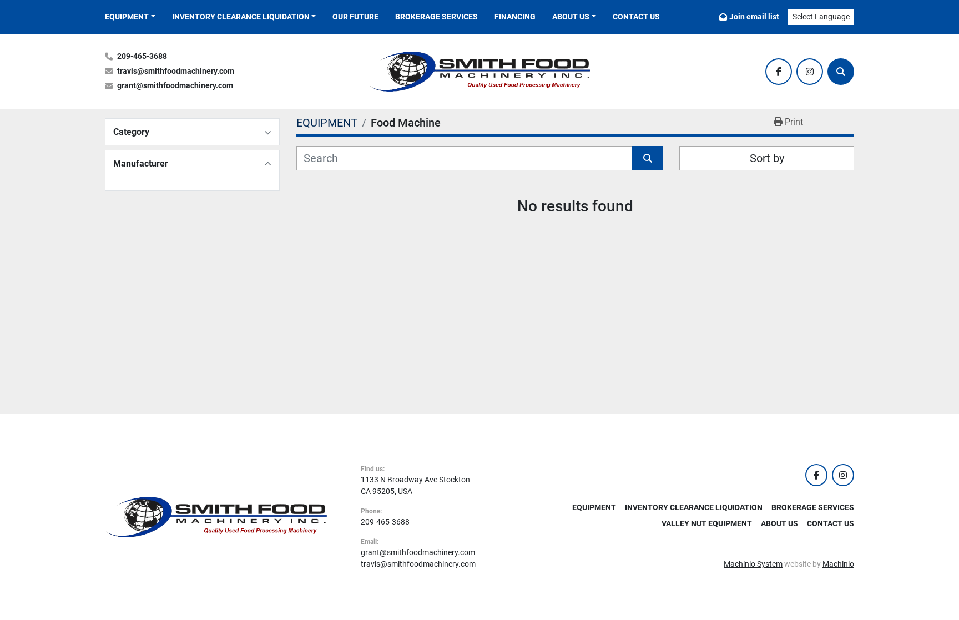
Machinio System (753, 563)
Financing (515, 16)
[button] (130, 17)
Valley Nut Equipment (707, 523)
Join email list (754, 16)
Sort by (767, 158)
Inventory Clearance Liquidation (241, 16)
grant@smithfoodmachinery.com (175, 85)
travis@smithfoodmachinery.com (175, 71)
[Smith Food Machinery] (216, 516)
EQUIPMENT (127, 16)
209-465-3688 (142, 56)
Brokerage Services (436, 16)
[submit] (647, 158)
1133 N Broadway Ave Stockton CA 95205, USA (415, 485)
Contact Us (636, 16)
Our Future (355, 16)
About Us (570, 16)
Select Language (821, 16)
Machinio (838, 563)
